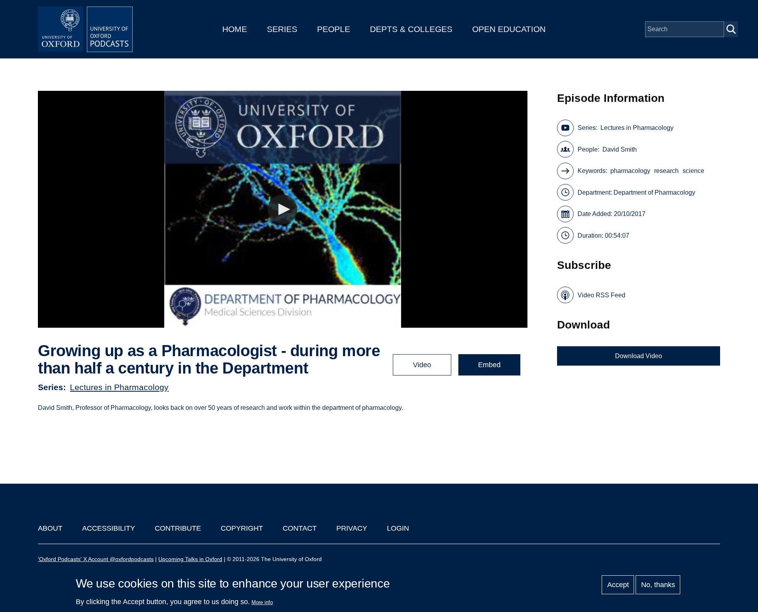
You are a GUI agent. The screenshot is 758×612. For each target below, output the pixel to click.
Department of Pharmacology (654, 192)
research (666, 170)
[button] (282, 209)
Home (234, 29)
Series (282, 29)
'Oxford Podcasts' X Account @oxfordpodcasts (96, 559)
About (50, 528)
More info (262, 602)
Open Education (509, 29)
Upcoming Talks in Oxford (190, 559)
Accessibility (108, 528)
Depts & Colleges (411, 29)
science (693, 170)
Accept (618, 585)
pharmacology (630, 170)
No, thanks (658, 585)
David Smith (619, 149)
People (333, 29)
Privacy (351, 528)
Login (398, 528)
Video (422, 365)
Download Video (638, 356)
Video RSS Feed (601, 295)
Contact (300, 528)
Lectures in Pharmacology (119, 387)
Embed (489, 365)
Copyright (242, 528)
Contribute (178, 528)
